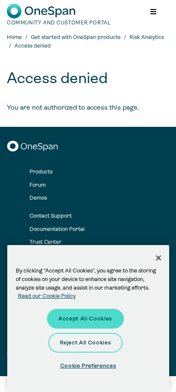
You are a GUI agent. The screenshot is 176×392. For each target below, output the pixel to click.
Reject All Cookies (85, 342)
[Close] (158, 257)
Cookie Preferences (88, 365)
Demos (38, 198)
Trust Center (45, 242)
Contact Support (50, 215)
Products (41, 171)
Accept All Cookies (85, 318)
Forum (37, 185)
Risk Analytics (146, 37)
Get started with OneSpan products (75, 37)
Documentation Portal (57, 229)
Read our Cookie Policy (47, 296)
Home (14, 37)
